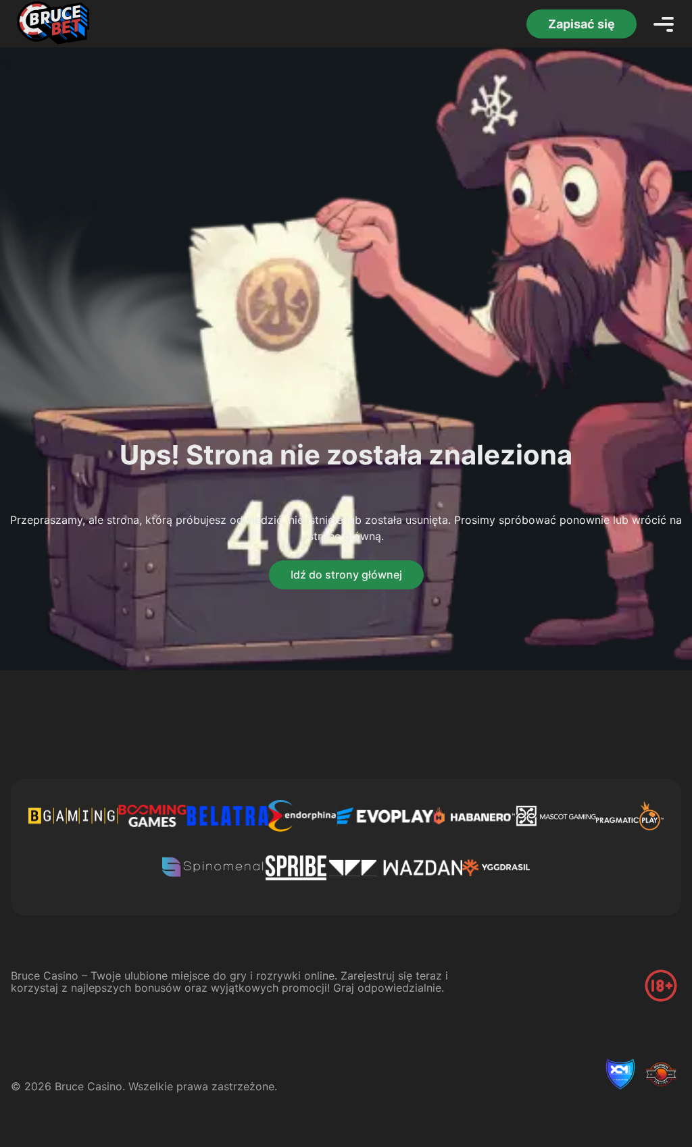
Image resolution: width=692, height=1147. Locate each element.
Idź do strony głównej (346, 574)
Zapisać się (581, 24)
